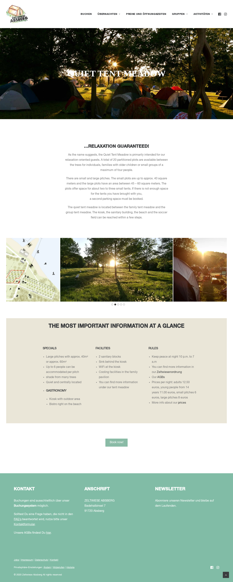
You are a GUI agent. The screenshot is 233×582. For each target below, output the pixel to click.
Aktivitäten (201, 14)
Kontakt (54, 560)
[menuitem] (86, 14)
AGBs (161, 377)
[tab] (112, 304)
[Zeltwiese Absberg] (17, 14)
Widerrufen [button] (58, 567)
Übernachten (107, 14)
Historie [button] (70, 567)
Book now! (116, 442)
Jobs (16, 560)
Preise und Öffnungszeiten (146, 14)
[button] (220, 14)
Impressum (27, 560)
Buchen (86, 14)
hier (48, 532)
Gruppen (178, 14)
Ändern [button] (47, 567)
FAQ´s (17, 519)
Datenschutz (41, 560)
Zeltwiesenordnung (169, 372)
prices (182, 402)
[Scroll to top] (226, 574)
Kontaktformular (24, 524)
